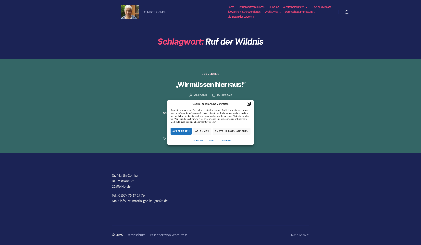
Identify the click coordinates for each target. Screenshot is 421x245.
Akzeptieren (181, 131)
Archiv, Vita (271, 11)
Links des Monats (321, 7)
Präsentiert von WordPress (168, 235)
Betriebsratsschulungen (251, 7)
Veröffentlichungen (293, 7)
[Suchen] (346, 12)
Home (230, 7)
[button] (248, 103)
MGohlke (202, 95)
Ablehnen (202, 131)
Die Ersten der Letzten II (240, 16)
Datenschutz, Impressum (298, 11)
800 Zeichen (210, 74)
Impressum (226, 141)
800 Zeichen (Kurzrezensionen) (244, 11)
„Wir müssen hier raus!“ (210, 84)
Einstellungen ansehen (231, 131)
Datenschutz (198, 141)
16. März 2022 (224, 95)
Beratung (274, 7)
